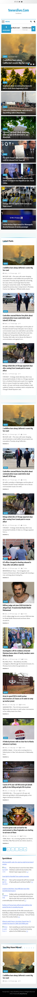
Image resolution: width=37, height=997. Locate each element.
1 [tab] (29, 64)
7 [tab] (31, 947)
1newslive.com (18, 10)
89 (21, 849)
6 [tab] (29, 947)
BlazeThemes (23, 993)
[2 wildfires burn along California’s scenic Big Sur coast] (18, 255)
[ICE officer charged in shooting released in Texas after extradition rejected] (18, 549)
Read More (5, 443)
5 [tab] (26, 947)
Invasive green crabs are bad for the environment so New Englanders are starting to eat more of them (18, 830)
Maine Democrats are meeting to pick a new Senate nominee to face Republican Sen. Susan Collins (18, 180)
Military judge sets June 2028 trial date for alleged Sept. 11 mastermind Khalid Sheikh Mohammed (17, 607)
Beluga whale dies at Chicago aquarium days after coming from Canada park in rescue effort (18, 368)
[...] (32, 868)
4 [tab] (24, 947)
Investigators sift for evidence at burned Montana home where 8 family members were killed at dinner (18, 653)
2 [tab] (31, 64)
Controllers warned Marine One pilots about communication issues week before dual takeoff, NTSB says (18, 58)
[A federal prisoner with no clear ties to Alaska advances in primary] (18, 728)
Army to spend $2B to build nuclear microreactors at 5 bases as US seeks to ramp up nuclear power (18, 698)
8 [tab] (33, 947)
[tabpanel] (18, 967)
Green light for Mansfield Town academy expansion (15, 862)
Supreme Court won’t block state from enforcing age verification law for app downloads (16, 134)
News (6, 51)
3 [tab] (34, 64)
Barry (5, 273)
